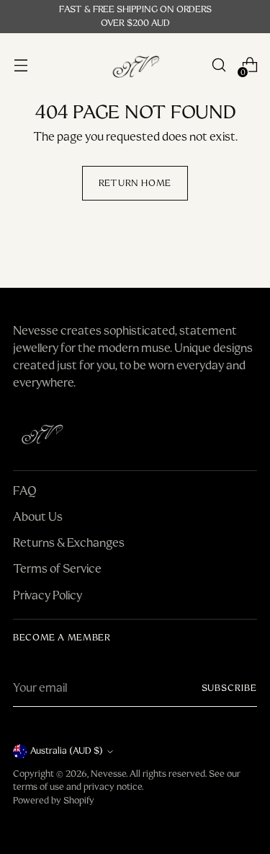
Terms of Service (57, 568)
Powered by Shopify (53, 800)
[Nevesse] (135, 65)
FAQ (25, 490)
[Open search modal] (218, 65)
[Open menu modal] (20, 65)
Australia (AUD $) (66, 751)
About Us (38, 516)
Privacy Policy (47, 595)
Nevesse (108, 774)
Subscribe (229, 688)
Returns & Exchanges (69, 542)
